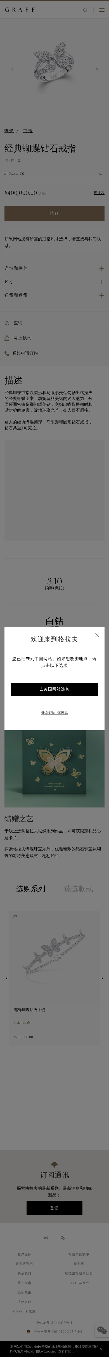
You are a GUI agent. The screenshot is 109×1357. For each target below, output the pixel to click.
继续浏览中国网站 (54, 713)
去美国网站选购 (54, 690)
